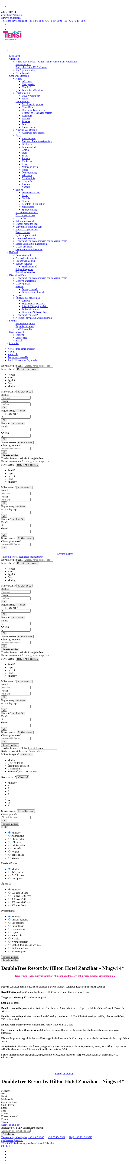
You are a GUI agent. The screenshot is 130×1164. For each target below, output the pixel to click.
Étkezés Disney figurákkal (35, 306)
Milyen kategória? (10, 754)
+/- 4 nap (20, 411)
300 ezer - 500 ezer (21, 899)
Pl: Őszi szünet (25, 442)
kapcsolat (14, 343)
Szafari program (19, 948)
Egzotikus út (17, 926)
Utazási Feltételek (45, 1143)
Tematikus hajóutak (25, 272)
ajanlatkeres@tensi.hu (12, 15)
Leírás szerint (18, 845)
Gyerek (5, 432)
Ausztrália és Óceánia (26, 130)
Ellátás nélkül (18, 839)
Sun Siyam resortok (25, 70)
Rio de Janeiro (29, 127)
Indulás (5, 394)
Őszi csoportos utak (25, 215)
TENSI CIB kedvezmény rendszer (18, 1143)
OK (4, 407)
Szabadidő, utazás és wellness (26, 945)
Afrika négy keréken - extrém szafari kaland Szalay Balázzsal (46, 61)
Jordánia (26, 158)
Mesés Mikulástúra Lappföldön (31, 243)
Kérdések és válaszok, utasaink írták (34, 317)
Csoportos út (17, 922)
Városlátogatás (18, 951)
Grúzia (25, 149)
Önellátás (16, 848)
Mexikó (26, 118)
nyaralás (13, 320)
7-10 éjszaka (17, 875)
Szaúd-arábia (28, 178)
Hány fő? (6, 423)
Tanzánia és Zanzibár (32, 90)
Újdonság (14, 58)
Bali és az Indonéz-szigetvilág (37, 141)
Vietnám (26, 186)
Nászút (19, 340)
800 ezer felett (18, 905)
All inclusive (17, 835)
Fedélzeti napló (29, 266)
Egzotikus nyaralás (25, 326)
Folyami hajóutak (24, 269)
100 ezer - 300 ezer (21, 896)
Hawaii (25, 98)
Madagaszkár (28, 84)
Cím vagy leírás (9, 814)
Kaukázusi (27, 161)
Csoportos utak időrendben (29, 249)
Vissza (4, 401)
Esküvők (20, 334)
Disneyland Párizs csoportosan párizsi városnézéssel (42, 241)
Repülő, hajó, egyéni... (27, 369)
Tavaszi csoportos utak (27, 229)
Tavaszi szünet (23, 232)
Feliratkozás (8, 1134)
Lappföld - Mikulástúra (33, 204)
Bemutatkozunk (23, 255)
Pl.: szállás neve (25, 811)
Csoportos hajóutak (25, 238)
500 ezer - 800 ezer (21, 902)
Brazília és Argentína (32, 104)
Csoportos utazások (19, 75)
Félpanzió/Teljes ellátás (33, 303)
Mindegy (16, 832)
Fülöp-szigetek (29, 147)
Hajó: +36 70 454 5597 (74, 20)
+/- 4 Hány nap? (9, 413)
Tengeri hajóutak (24, 263)
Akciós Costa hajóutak (27, 258)
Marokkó (26, 87)
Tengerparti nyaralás (18, 357)
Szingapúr (27, 181)
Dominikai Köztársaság (33, 110)
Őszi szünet (21, 218)
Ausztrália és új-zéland (33, 132)
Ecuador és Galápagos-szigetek (37, 112)
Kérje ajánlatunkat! (64, 1073)
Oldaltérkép (7, 1146)
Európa (19, 189)
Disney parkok (23, 283)
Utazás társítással (24, 246)
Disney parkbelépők (26, 280)
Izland (25, 195)
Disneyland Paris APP (27, 315)
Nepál (25, 169)
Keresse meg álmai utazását (21, 348)
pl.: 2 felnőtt (18, 423)
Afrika (19, 78)
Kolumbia (27, 115)
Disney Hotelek (30, 289)
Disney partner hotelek (33, 292)
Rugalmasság (8, 410)
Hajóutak (13, 252)
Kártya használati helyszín (14, 751)
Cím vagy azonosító (11, 445)
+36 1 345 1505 (36, 20)
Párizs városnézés (30, 309)
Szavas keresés (8, 442)
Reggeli (26, 300)
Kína (24, 164)
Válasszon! (26, 754)
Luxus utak (14, 56)
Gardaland (27, 198)
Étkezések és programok (28, 297)
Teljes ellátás (17, 854)
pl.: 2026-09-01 (24, 392)
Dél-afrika (27, 81)
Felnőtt (4, 426)
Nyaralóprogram (19, 941)
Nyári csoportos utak (26, 235)
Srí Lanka (27, 175)
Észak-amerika (23, 93)
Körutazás (13, 354)
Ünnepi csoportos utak (27, 223)
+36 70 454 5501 (53, 20)
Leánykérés (21, 337)
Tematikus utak (23, 64)
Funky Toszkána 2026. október (31, 67)
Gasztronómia (18, 929)
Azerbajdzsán (29, 138)
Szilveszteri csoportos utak (29, 226)
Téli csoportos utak (25, 221)
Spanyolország (29, 209)
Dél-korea (27, 144)
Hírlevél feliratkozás (11, 17)
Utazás (19, 295)
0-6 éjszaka (17, 872)
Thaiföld (26, 184)
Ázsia (18, 135)
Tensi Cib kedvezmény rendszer (24, 360)
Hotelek (19, 286)
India (24, 152)
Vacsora (15, 858)
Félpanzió (16, 842)
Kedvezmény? (8, 777)
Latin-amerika (22, 101)
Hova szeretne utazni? (12, 365)
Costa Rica (27, 107)
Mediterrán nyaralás (25, 323)
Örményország (29, 172)
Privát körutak (23, 73)
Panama (26, 121)
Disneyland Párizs (31, 192)
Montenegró (28, 206)
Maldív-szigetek (30, 167)
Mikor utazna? (8, 391)
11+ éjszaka (17, 878)
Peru (24, 124)
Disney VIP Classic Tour (34, 312)
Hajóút (11, 351)
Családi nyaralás (24, 329)
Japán (25, 155)
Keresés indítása (10, 455)
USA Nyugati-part (31, 95)
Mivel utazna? (8, 369)
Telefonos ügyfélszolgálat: (14, 20)
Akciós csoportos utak (27, 212)
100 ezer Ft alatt (19, 892)
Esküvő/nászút (16, 332)
